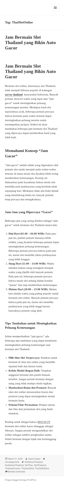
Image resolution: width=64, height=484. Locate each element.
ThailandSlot (28, 468)
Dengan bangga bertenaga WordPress (20, 480)
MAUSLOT (44, 422)
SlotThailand (40, 465)
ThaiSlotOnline (42, 468)
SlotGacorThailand (34, 462)
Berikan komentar (16, 471)
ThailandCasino (12, 468)
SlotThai (29, 465)
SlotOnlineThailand (14, 465)
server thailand (14, 94)
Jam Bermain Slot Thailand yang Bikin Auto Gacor (30, 42)
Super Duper (34, 459)
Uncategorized (12, 462)
